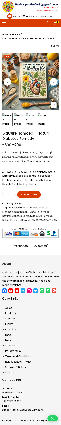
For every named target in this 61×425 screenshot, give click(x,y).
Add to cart (29, 194)
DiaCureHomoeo (42, 216)
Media (8, 340)
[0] (55, 23)
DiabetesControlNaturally (33, 207)
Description (20, 246)
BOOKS (16, 34)
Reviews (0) (40, 246)
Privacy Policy (13, 351)
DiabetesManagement (15, 211)
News (8, 335)
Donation (10, 329)
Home (5, 34)
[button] (52, 418)
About (8, 308)
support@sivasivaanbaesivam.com (33, 16)
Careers (10, 372)
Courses (10, 318)
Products (10, 313)
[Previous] (7, 82)
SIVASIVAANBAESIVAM (44, 220)
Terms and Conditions (18, 356)
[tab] (20, 246)
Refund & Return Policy (18, 361)
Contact (10, 345)
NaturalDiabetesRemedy (16, 220)
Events (9, 324)
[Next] (53, 82)
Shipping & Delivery (16, 367)
